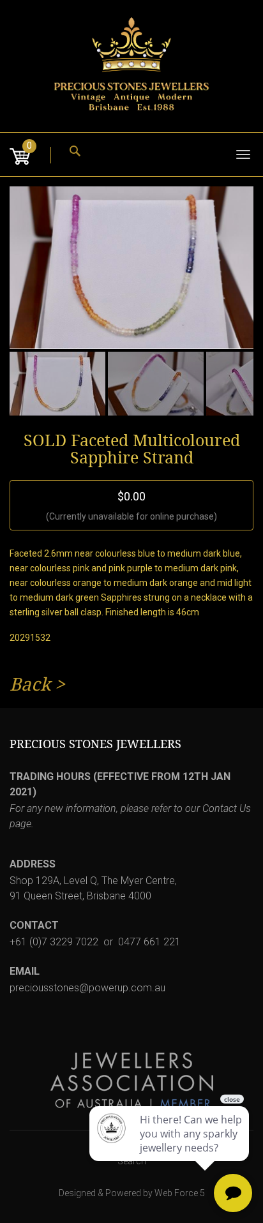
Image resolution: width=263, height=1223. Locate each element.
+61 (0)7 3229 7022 (54, 942)
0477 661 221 (149, 942)
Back (30, 684)
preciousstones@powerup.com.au (87, 988)
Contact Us (226, 808)
